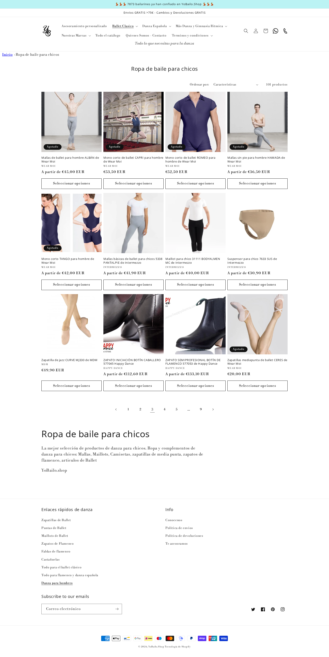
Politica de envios (179, 528)
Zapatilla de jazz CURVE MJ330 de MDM (69, 360)
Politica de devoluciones (184, 536)
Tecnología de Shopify (178, 646)
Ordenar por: (199, 85)
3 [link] (152, 409)
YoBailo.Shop (156, 646)
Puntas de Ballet (53, 528)
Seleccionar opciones (71, 183)
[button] (125, 26)
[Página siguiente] (213, 409)
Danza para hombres (57, 583)
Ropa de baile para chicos (37, 54)
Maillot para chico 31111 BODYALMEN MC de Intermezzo (192, 261)
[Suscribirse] (117, 609)
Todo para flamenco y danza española (69, 575)
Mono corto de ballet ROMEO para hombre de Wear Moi (190, 159)
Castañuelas (50, 560)
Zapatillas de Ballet (56, 520)
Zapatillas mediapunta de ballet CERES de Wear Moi (257, 362)
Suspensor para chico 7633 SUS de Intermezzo (252, 261)
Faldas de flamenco (55, 552)
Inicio (7, 54)
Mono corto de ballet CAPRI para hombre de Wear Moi (133, 159)
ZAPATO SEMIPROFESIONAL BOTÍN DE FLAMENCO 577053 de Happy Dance (193, 362)
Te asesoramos (176, 544)
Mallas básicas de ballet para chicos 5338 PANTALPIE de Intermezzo (132, 261)
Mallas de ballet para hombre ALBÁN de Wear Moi (70, 159)
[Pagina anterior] (116, 409)
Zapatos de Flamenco (57, 544)
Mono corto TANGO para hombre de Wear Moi (67, 261)
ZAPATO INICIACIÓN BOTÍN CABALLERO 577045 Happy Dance (132, 362)
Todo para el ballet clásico (61, 567)
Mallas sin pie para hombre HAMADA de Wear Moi (256, 159)
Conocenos (173, 520)
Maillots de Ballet (54, 536)
